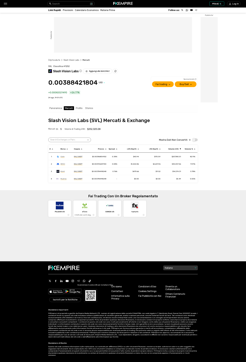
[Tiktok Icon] (90, 281)
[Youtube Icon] (67, 281)
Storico (89, 108)
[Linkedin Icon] (61, 281)
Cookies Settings (147, 291)
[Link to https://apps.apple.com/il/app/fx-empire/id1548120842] (56, 292)
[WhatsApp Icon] (84, 281)
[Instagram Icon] (72, 281)
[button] (5, 4)
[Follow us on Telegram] (196, 10)
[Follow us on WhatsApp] (187, 10)
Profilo (79, 108)
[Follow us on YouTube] (191, 10)
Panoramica (55, 108)
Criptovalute (54, 60)
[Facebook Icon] (55, 281)
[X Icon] (50, 281)
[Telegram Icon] (78, 281)
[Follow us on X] (182, 10)
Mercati (69, 108)
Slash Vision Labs (71, 60)
